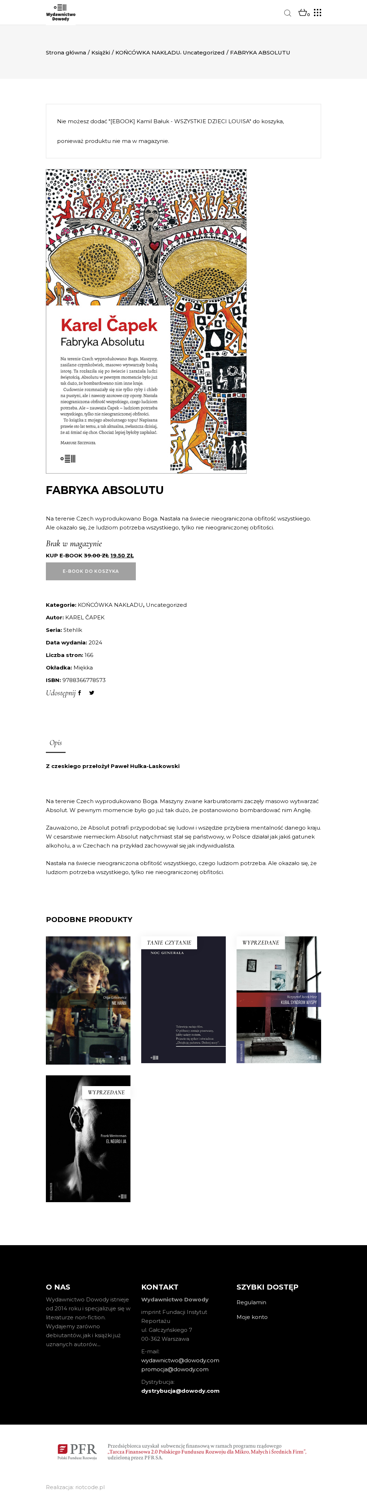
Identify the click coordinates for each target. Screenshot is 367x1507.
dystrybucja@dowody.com (180, 1390)
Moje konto (252, 1317)
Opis (55, 742)
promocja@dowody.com (175, 1369)
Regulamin (251, 1302)
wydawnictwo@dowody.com (180, 1360)
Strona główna (66, 52)
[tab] (56, 743)
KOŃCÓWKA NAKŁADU (147, 52)
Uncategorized (204, 52)
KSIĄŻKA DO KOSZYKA (183, 1062)
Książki (100, 52)
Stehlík (72, 630)
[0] (302, 13)
